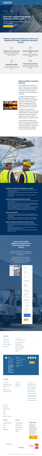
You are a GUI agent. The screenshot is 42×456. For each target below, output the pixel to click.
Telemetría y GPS (18, 349)
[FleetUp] (7, 3)
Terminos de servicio (31, 454)
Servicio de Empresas (7, 408)
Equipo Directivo (18, 429)
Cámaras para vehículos (19, 342)
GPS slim (16, 351)
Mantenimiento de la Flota (32, 393)
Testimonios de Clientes (7, 422)
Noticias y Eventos (18, 425)
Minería (4, 410)
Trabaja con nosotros (19, 427)
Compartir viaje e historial (32, 398)
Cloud (4, 387)
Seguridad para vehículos (32, 384)
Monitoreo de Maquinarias (19, 347)
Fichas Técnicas (5, 429)
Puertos (4, 412)
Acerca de (17, 420)
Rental (4, 414)
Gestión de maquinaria (7, 344)
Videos (4, 425)
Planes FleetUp (5, 346)
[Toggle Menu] (37, 2)
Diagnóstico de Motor (31, 391)
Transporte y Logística (7, 416)
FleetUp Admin (17, 384)
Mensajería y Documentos (32, 400)
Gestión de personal (31, 389)
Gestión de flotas (6, 340)
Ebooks (4, 427)
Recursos (5, 420)
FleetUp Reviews (9, 444)
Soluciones (5, 11)
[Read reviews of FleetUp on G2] (33, 447)
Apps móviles (18, 382)
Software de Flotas (6, 389)
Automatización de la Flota (8, 384)
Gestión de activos (6, 342)
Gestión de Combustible (32, 387)
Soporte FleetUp (33, 437)
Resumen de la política (23, 454)
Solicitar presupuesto (8, 26)
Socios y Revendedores (19, 422)
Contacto (32, 362)
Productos (5, 336)
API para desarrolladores (7, 391)
